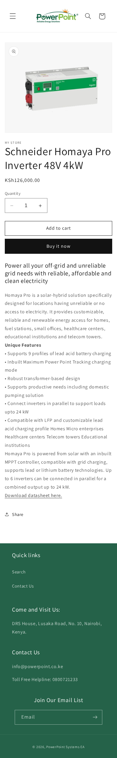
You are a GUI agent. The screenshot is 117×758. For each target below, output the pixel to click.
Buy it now (58, 246)
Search (19, 572)
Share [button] (17, 514)
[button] (13, 16)
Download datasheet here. (33, 495)
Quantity (12, 193)
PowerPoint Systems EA (65, 746)
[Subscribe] (95, 717)
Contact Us (23, 586)
